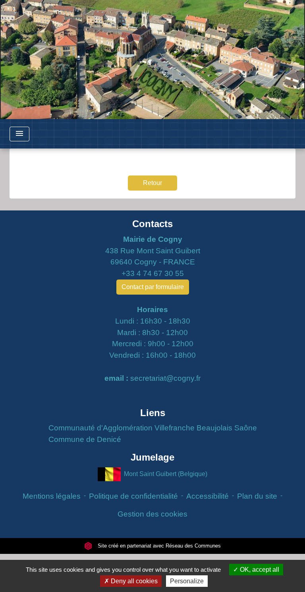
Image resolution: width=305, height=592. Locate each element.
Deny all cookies (133, 581)
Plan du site (257, 496)
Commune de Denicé (84, 439)
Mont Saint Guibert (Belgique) (165, 473)
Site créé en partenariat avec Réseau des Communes (158, 546)
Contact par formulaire (153, 286)
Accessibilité (207, 496)
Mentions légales (52, 496)
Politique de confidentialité (133, 496)
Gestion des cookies (152, 514)
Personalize (187, 581)
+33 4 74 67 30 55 (153, 273)
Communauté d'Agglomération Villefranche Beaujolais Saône (152, 428)
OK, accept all (258, 569)
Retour (152, 182)
